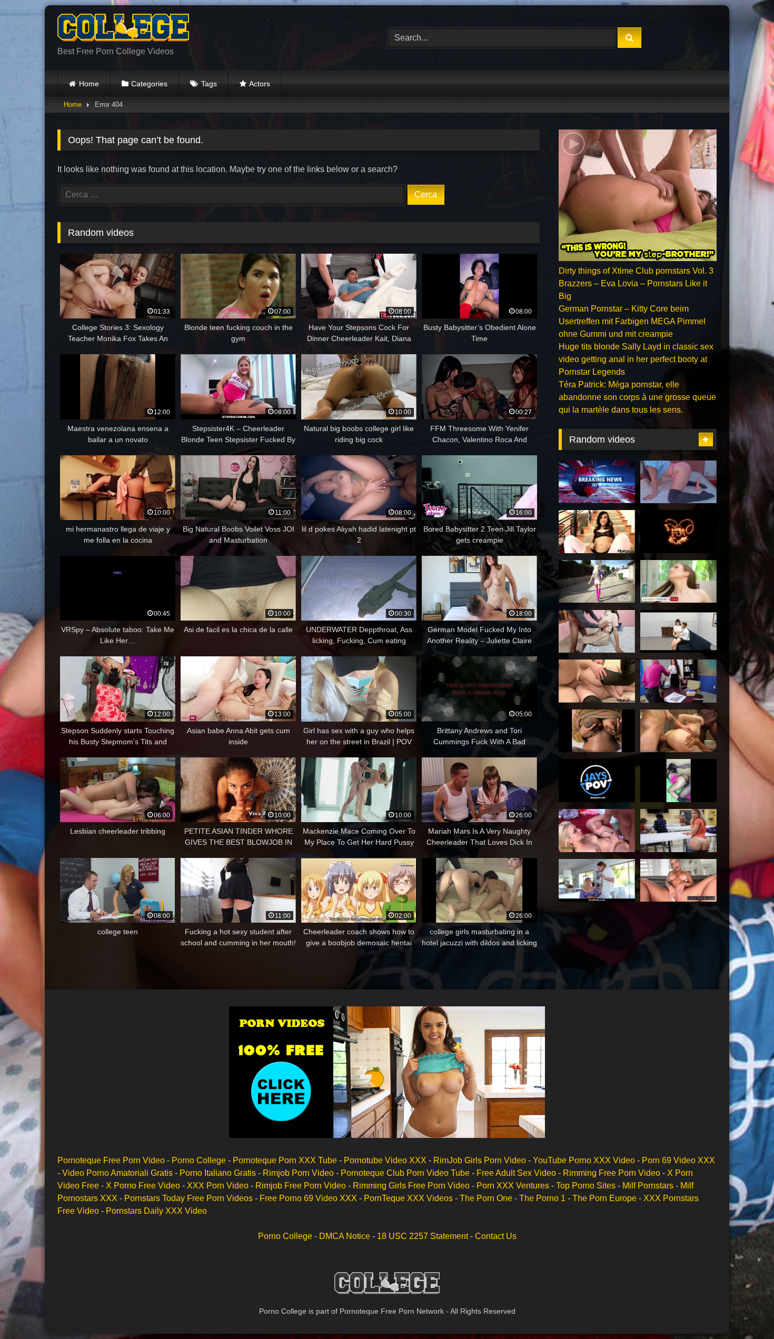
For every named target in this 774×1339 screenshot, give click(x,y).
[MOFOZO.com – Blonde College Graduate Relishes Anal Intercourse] (597, 681)
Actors (259, 83)
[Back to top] (741, 1307)
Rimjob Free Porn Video (300, 1185)
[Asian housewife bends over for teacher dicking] (678, 681)
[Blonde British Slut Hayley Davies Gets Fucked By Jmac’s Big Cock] (678, 880)
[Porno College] (123, 29)
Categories (149, 83)
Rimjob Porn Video (298, 1172)
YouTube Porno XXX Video (584, 1160)
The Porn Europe (604, 1198)
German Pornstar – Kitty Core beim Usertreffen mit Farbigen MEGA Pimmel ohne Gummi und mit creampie (632, 321)
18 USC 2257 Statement (422, 1236)
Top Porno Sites (586, 1185)
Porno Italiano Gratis (218, 1172)
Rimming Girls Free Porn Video (411, 1185)
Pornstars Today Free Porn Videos (188, 1198)
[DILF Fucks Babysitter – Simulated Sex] (678, 631)
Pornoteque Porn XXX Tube (285, 1160)
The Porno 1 (542, 1198)
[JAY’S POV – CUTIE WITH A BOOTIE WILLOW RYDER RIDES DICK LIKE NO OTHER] (597, 780)
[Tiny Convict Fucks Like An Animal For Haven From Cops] (597, 482)
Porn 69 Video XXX (678, 1160)
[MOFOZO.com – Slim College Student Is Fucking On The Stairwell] (597, 531)
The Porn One (486, 1198)
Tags (209, 83)
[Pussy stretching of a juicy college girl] (678, 531)
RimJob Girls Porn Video (479, 1160)
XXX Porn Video (218, 1185)
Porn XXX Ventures (513, 1185)
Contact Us (496, 1236)
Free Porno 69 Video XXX (308, 1198)
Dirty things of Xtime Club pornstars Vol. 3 (636, 270)
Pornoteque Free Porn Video (111, 1160)
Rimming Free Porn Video (611, 1172)
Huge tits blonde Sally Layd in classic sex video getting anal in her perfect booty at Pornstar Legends (636, 359)
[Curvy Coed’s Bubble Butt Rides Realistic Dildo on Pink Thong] (678, 482)
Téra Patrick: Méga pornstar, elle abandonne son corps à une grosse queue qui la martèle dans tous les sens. (637, 397)
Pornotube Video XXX (385, 1160)
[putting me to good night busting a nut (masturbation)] (597, 731)
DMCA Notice (344, 1236)
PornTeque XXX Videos (408, 1198)
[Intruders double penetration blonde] (678, 731)
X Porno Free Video (143, 1185)
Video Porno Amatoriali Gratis (117, 1172)
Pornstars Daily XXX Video (156, 1210)
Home (89, 83)
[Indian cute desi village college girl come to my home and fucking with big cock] (597, 631)
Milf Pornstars (647, 1185)
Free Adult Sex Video (516, 1172)
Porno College (199, 1160)
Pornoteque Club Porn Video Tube (405, 1172)
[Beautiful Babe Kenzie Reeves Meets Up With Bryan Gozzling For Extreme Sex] (597, 581)
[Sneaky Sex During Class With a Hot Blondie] (678, 830)
